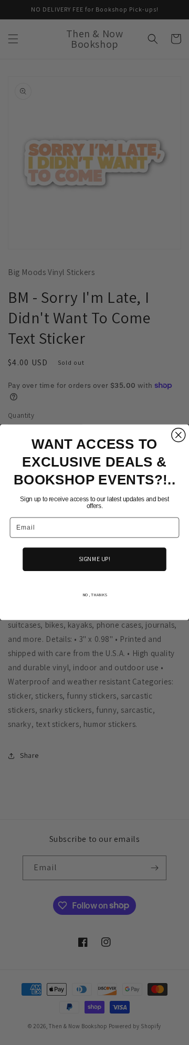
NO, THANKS (94, 595)
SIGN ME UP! (94, 559)
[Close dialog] (178, 435)
